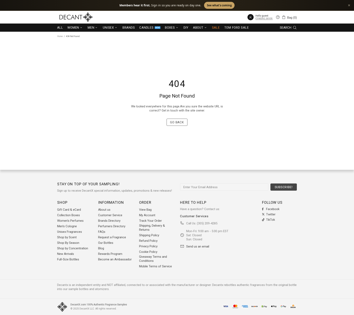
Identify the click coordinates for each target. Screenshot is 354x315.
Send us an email (197, 246)
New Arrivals (65, 254)
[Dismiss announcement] (349, 5)
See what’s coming (219, 5)
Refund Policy (148, 241)
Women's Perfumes (70, 221)
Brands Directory (109, 221)
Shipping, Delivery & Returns (152, 228)
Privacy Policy (148, 246)
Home (60, 36)
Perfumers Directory (111, 226)
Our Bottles (105, 243)
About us (104, 210)
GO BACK (177, 122)
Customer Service (110, 215)
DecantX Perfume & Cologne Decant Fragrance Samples (68, 17)
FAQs (101, 232)
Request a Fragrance (112, 237)
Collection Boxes (68, 215)
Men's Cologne (67, 226)
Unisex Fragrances (69, 232)
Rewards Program (110, 254)
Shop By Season (68, 243)
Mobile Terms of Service (155, 266)
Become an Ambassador (115, 259)
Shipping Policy (149, 235)
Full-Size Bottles (68, 259)
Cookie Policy (148, 252)
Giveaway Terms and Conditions (153, 259)
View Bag (145, 210)
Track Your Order (150, 221)
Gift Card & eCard (69, 210)
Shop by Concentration (72, 248)
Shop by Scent (67, 237)
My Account (147, 215)
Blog (101, 248)
